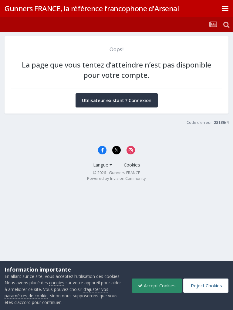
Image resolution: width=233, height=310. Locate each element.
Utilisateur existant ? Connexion (116, 100)
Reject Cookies (206, 285)
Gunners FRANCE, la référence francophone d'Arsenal (92, 8)
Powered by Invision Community (116, 178)
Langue (101, 165)
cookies (56, 282)
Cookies (132, 165)
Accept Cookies (159, 285)
